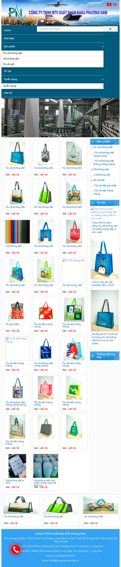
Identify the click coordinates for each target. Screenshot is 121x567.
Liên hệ (8, 93)
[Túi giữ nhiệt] (17, 310)
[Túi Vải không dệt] (74, 270)
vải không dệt (102, 175)
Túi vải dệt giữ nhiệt (106, 185)
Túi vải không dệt (12, 53)
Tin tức (7, 71)
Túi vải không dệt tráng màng (103, 154)
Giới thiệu (9, 38)
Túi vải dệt (8, 64)
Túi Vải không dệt (72, 285)
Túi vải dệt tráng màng (103, 192)
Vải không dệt (11, 59)
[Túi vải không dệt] (17, 153)
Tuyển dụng (10, 79)
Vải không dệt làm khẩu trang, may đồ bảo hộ (45, 483)
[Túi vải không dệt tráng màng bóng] (17, 388)
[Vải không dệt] (17, 231)
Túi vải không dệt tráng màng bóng (16, 403)
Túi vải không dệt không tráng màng (104, 162)
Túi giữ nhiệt (12, 324)
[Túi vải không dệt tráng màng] (45, 349)
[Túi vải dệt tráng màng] (45, 310)
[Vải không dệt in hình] (17, 466)
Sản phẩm (9, 46)
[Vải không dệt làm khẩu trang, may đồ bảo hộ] (45, 466)
